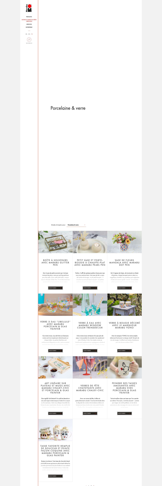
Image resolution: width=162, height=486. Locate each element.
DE (26, 34)
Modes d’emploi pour (58, 225)
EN (29, 34)
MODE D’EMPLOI (52, 288)
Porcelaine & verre (73, 225)
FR (32, 34)
